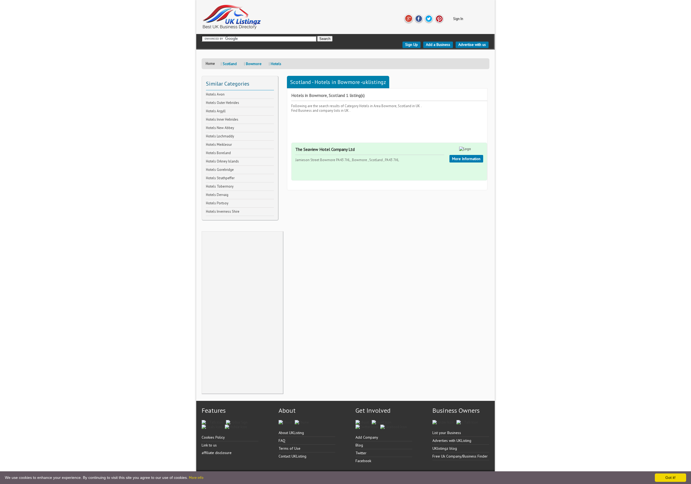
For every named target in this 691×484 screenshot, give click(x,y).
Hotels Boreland (218, 153)
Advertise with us (472, 44)
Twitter (361, 453)
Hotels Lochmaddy (220, 136)
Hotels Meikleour (219, 144)
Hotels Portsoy (217, 203)
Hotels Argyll (216, 111)
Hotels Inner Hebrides (222, 119)
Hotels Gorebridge (220, 169)
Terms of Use (289, 448)
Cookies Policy (213, 437)
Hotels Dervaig (217, 194)
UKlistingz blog (444, 448)
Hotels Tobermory (219, 186)
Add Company (366, 437)
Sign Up (411, 44)
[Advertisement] (242, 313)
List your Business (446, 432)
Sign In (458, 18)
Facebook (363, 460)
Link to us (209, 445)
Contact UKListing (292, 456)
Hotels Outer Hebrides (222, 102)
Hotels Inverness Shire (222, 211)
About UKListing (291, 432)
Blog (359, 445)
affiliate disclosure (217, 452)
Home (210, 63)
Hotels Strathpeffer (220, 178)
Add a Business (438, 44)
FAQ (282, 440)
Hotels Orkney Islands (222, 161)
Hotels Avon (215, 94)
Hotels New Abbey (220, 128)
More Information (466, 158)
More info (196, 477)
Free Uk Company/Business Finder (460, 456)
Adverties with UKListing (451, 440)
